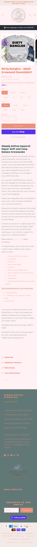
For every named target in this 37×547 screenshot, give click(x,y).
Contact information (13, 542)
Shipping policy (25, 539)
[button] (2, 15)
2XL (21, 97)
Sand (25, 105)
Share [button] (6, 380)
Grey (5, 110)
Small (13, 93)
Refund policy (20, 536)
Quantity (4, 114)
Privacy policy (30, 536)
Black (6, 105)
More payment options (18, 137)
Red (22, 110)
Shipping (4, 79)
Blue (14, 110)
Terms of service (14, 539)
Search (6, 495)
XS (5, 93)
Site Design (28, 533)
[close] (35, 27)
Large (6, 97)
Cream (15, 105)
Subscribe (27, 510)
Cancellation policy (26, 542)
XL (14, 97)
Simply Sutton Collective (14, 533)
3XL (29, 97)
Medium (23, 93)
